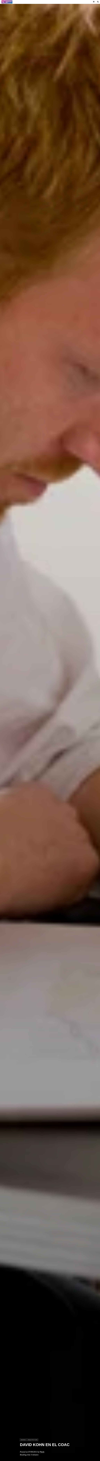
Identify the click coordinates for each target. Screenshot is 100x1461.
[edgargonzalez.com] (6, 1)
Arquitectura (33, 1439)
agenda (23, 1439)
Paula (42, 1451)
